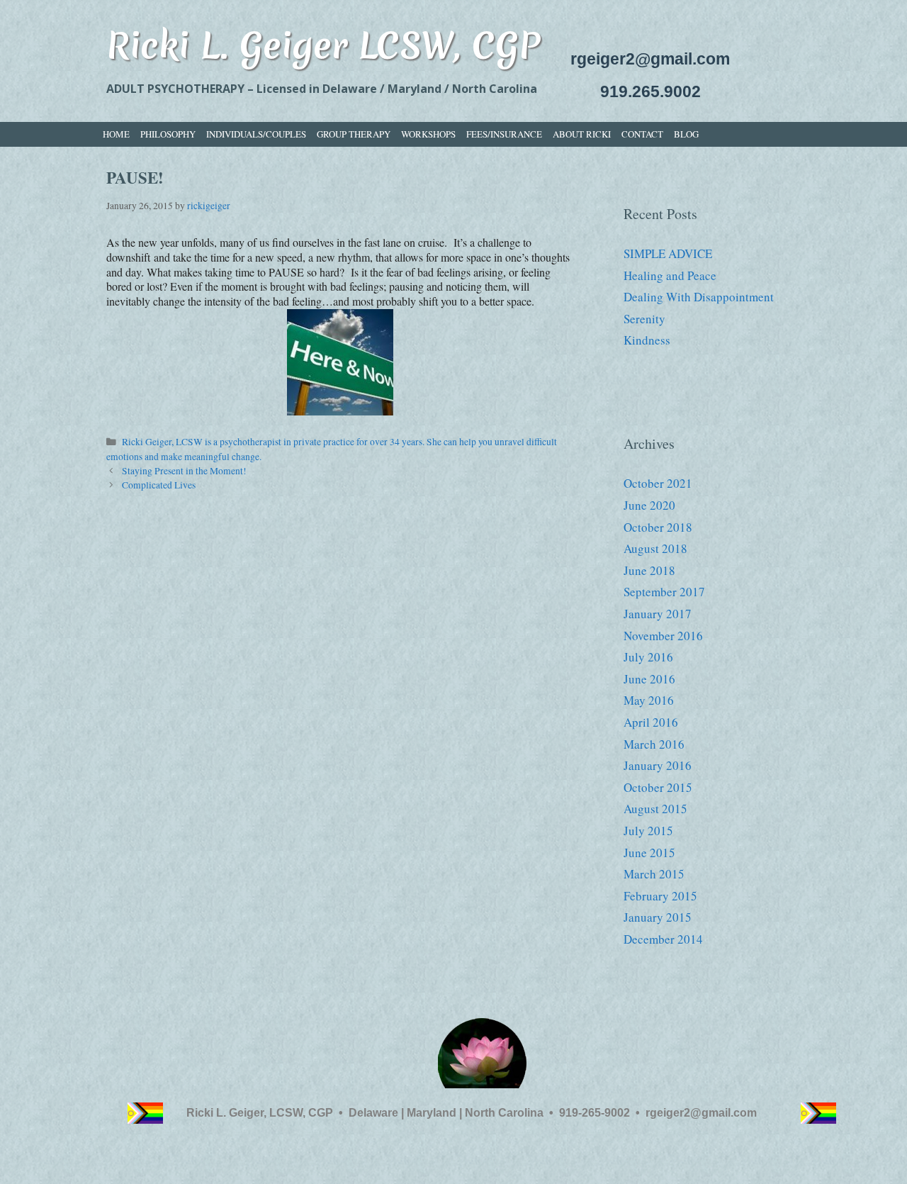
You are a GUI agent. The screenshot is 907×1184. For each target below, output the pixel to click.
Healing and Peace (670, 275)
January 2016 (658, 765)
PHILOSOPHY (168, 134)
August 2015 (655, 808)
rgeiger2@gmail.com (650, 59)
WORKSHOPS (428, 134)
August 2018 (655, 548)
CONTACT (642, 134)
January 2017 (658, 613)
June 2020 (649, 505)
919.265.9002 (650, 91)
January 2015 (658, 917)
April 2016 (651, 722)
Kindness (647, 340)
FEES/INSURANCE (504, 134)
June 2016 (649, 679)
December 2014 (663, 939)
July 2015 (648, 830)
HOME (116, 134)
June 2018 (649, 570)
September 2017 (664, 591)
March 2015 (654, 874)
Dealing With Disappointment (699, 297)
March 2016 (654, 744)
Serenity (644, 319)
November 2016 (663, 635)
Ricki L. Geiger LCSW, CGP (323, 45)
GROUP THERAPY (353, 134)
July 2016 (648, 657)
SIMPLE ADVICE (668, 253)
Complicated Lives (159, 485)
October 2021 (658, 483)
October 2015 (658, 787)
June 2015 (649, 852)
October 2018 (658, 527)
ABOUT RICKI (582, 134)
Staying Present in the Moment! (184, 470)
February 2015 (660, 896)
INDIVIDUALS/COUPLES (256, 134)
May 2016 (649, 700)
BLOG (686, 134)
